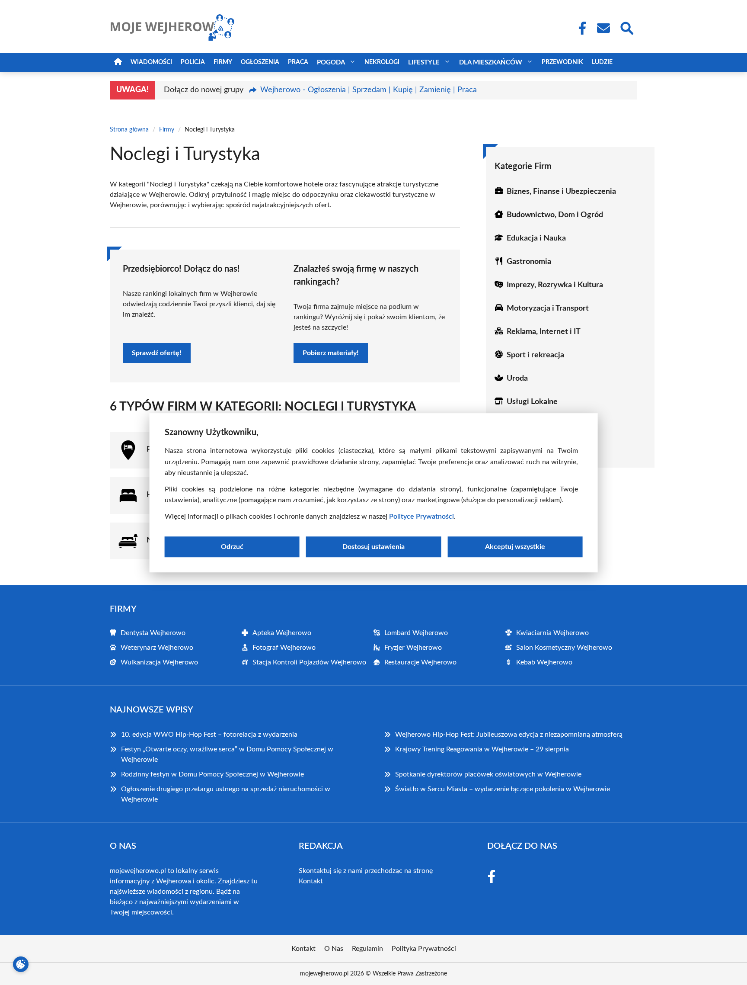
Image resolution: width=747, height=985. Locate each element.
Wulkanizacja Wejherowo (159, 662)
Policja (193, 62)
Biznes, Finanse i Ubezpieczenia (561, 192)
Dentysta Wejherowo (153, 632)
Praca (298, 62)
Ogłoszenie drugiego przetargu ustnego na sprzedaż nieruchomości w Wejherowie (225, 794)
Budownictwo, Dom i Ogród (555, 215)
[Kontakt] (603, 28)
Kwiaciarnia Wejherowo (552, 632)
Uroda (517, 378)
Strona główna (129, 130)
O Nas (333, 948)
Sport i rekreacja (535, 355)
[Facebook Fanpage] (580, 28)
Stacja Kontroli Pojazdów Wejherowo (309, 662)
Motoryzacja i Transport (548, 308)
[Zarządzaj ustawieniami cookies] (21, 964)
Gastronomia (529, 262)
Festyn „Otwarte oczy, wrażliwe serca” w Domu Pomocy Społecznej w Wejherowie (227, 754)
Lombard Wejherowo (416, 632)
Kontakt (311, 881)
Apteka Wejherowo (281, 632)
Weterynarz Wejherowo (157, 647)
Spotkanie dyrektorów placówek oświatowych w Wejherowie (488, 774)
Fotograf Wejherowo (284, 647)
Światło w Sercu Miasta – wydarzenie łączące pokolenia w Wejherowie (502, 789)
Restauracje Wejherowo (420, 662)
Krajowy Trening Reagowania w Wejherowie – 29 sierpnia (482, 749)
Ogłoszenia (260, 62)
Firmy (223, 62)
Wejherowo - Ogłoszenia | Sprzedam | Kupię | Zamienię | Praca (368, 90)
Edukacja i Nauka (536, 238)
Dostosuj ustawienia (373, 546)
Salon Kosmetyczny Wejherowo (564, 647)
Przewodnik (562, 62)
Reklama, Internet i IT (544, 332)
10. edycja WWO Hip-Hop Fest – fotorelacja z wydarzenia (209, 734)
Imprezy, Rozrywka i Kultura (555, 285)
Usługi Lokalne (532, 402)
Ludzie (602, 62)
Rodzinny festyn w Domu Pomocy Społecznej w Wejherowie (212, 774)
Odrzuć (232, 546)
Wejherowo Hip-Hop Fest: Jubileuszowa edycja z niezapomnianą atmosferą (508, 734)
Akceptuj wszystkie (515, 546)
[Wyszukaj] (626, 27)
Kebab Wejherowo (544, 662)
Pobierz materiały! (331, 353)
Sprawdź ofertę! (157, 353)
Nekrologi (381, 62)
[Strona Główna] (118, 62)
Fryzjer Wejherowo (413, 647)
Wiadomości (151, 62)
